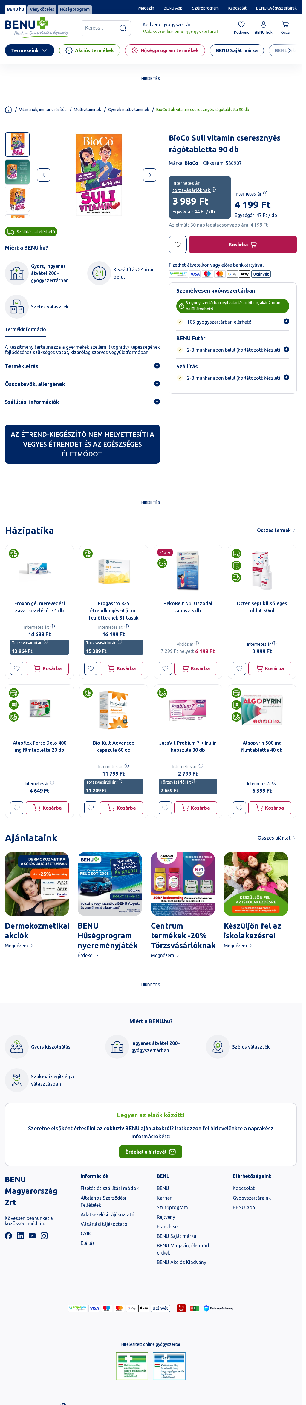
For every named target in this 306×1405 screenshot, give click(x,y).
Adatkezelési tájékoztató (107, 1214)
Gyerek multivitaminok (128, 109)
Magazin (146, 8)
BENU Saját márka (176, 1236)
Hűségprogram (75, 9)
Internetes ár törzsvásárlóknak (191, 186)
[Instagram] (44, 1237)
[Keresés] (122, 28)
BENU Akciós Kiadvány (181, 1262)
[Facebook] (8, 1237)
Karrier (164, 1197)
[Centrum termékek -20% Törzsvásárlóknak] (183, 884)
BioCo (191, 163)
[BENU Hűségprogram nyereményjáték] (110, 884)
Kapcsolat (237, 8)
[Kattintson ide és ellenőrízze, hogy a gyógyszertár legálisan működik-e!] (132, 1366)
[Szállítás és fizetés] (77, 1308)
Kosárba (238, 244)
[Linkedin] (20, 1237)
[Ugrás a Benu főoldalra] (37, 28)
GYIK (86, 1233)
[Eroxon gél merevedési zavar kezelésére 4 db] (39, 570)
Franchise (167, 1226)
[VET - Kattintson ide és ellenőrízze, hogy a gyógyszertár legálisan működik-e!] (169, 1366)
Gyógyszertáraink (252, 1197)
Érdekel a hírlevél (146, 1152)
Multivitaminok (87, 109)
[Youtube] (32, 1237)
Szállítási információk (32, 402)
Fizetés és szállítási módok (110, 1188)
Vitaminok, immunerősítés (43, 109)
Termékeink (25, 50)
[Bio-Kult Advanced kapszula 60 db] (113, 710)
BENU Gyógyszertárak (276, 8)
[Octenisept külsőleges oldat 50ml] (262, 570)
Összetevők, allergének (35, 384)
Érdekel (86, 955)
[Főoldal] (8, 109)
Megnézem (16, 945)
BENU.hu (15, 9)
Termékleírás (21, 366)
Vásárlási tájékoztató (104, 1224)
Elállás (88, 1243)
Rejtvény (166, 1217)
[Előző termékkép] (43, 175)
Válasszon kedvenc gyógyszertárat (180, 31)
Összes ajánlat (274, 837)
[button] (16, 668)
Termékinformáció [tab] (25, 329)
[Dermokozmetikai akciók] (37, 884)
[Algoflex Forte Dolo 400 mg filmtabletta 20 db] (39, 710)
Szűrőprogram (205, 8)
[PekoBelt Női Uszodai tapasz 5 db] (188, 570)
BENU (163, 1188)
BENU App (173, 8)
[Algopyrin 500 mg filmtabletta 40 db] (262, 710)
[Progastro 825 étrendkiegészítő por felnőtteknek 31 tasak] (113, 570)
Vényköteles (42, 9)
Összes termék (274, 530)
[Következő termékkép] (149, 175)
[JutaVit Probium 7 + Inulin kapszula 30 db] (188, 710)
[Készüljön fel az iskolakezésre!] (256, 884)
